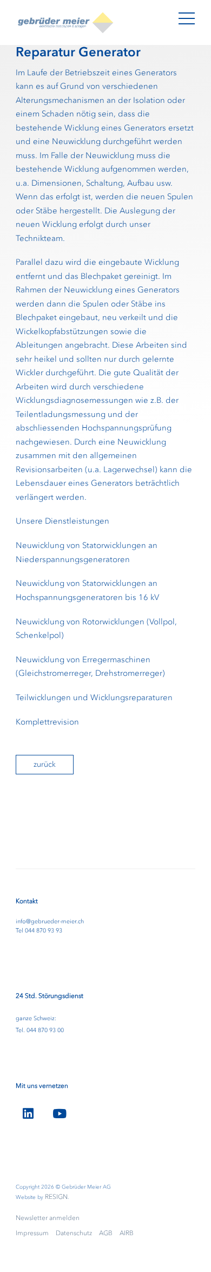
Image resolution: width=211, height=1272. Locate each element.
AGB (106, 1233)
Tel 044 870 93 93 (39, 930)
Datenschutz (74, 1233)
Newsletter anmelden (48, 1218)
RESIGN (56, 1197)
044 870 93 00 (45, 1030)
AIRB (127, 1233)
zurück (45, 764)
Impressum (32, 1233)
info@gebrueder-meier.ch (50, 921)
